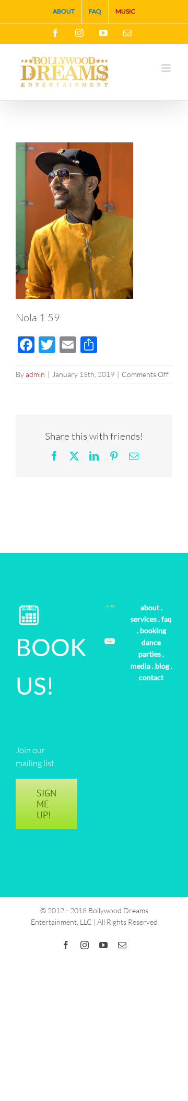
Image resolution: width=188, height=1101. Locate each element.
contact (151, 677)
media (140, 665)
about (149, 607)
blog (162, 665)
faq (166, 618)
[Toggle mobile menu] (166, 68)
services (144, 618)
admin (35, 374)
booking (153, 630)
